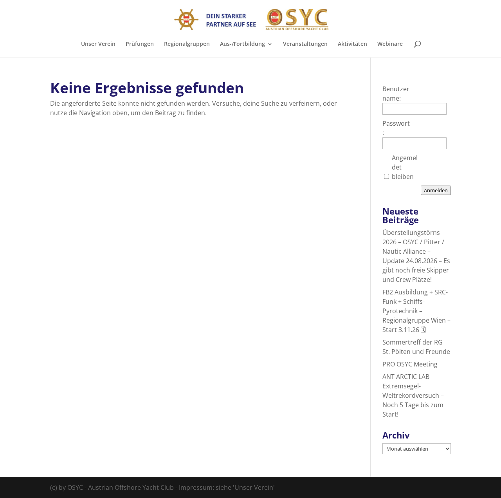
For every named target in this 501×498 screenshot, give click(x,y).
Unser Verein (98, 44)
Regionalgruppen (187, 44)
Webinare (390, 44)
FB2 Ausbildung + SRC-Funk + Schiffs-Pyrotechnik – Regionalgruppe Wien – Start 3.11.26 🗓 (416, 311)
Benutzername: (395, 94)
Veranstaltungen (305, 44)
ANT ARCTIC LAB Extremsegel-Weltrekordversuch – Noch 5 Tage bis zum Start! (413, 395)
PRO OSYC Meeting (410, 364)
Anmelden (436, 190)
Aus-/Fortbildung (242, 44)
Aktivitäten (352, 44)
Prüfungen (140, 44)
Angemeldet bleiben (405, 167)
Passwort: (396, 128)
